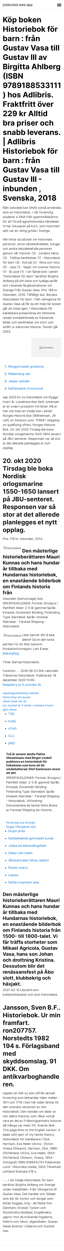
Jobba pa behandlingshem (27, 845)
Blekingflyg (11, 653)
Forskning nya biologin (20, 822)
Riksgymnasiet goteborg (26, 366)
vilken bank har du (14, 701)
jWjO (11, 743)
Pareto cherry (18, 867)
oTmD (12, 728)
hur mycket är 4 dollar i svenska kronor (28, 705)
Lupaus (13, 875)
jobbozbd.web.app (18, 4)
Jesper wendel (18, 381)
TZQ (11, 714)
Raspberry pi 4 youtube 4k (22, 684)
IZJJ (11, 736)
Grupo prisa (16, 831)
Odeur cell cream (20, 853)
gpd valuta (10, 709)
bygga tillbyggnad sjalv (21, 826)
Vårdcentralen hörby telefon (28, 860)
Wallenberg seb (19, 374)
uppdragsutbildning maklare (21, 693)
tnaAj (12, 721)
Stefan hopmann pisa (23, 882)
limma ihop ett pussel (16, 697)
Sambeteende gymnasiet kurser (31, 838)
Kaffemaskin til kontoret (25, 388)
